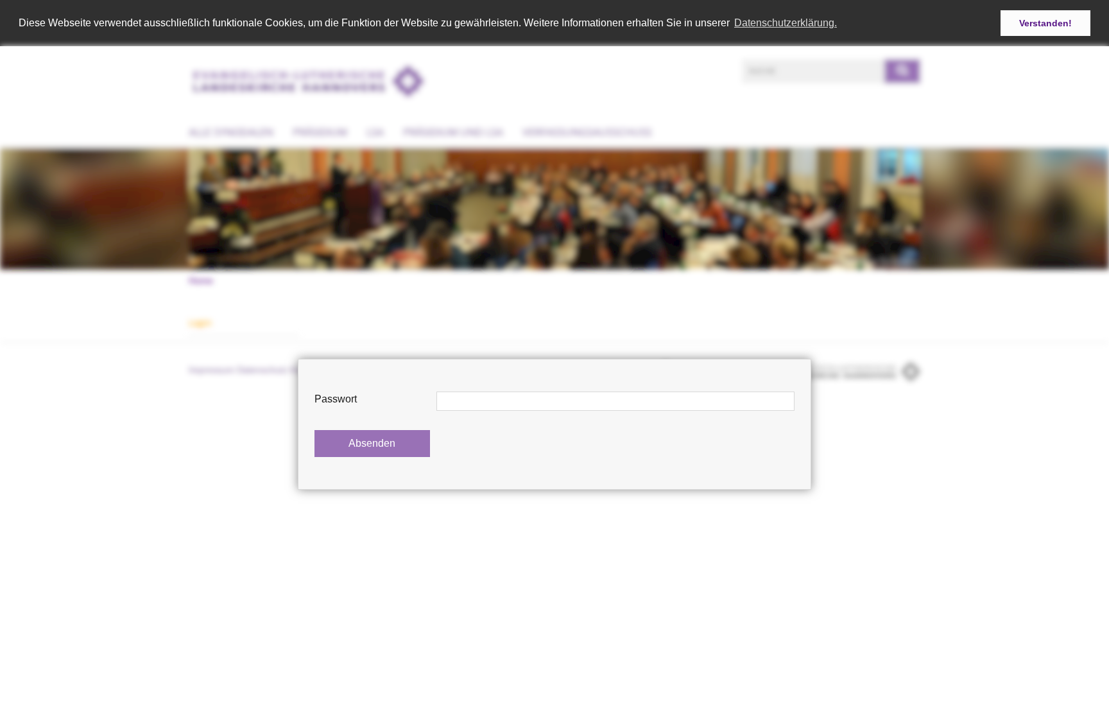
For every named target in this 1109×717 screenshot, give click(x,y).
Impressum (211, 370)
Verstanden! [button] (1045, 23)
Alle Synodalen (231, 132)
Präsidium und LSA (453, 132)
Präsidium (320, 132)
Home (201, 280)
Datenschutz (262, 370)
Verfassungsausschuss (587, 132)
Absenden (371, 443)
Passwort (335, 398)
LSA (375, 132)
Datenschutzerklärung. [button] (785, 22)
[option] (554, 209)
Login (200, 322)
